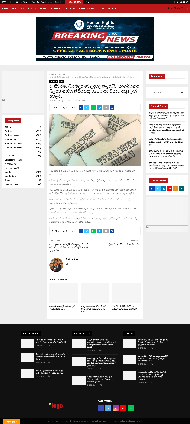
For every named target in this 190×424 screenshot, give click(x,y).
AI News (8, 127)
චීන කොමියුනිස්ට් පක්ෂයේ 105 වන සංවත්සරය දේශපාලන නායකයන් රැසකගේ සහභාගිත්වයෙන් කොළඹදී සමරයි (167, 165)
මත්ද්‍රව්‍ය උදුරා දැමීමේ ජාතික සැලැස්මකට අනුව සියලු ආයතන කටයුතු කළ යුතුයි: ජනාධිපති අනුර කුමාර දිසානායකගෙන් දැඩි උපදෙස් (102, 362)
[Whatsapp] (182, 8)
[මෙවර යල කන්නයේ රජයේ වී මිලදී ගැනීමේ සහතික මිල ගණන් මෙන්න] (27, 373)
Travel (43, 8)
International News (13, 147)
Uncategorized (11, 184)
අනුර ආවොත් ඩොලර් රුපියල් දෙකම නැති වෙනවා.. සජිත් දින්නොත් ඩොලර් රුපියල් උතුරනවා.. (68, 247)
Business (70, 8)
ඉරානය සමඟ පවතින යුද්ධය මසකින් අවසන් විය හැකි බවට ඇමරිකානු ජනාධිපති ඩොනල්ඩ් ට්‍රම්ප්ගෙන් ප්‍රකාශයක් (152, 375)
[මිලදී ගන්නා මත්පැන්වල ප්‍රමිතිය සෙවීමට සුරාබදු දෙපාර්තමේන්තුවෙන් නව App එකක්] (27, 357)
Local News (54, 81)
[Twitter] (172, 8)
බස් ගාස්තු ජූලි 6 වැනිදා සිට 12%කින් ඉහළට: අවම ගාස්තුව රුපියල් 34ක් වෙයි (51, 341)
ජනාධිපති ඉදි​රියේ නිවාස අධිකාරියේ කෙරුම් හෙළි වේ (124, 307)
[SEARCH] (182, 92)
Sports (112, 8)
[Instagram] (175, 8)
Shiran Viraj (56, 101)
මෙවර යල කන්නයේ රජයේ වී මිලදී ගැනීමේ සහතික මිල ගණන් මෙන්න (49, 371)
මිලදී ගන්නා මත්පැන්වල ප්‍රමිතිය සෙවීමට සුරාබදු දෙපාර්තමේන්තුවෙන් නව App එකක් (51, 356)
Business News (12, 135)
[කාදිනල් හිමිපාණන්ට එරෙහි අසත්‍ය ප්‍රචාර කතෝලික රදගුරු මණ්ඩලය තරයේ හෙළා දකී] (79, 380)
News (31, 8)
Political (56, 8)
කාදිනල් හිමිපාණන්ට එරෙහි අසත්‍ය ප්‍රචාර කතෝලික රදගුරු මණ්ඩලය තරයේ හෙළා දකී (166, 142)
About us (17, 8)
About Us (35, 2)
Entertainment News (14, 143)
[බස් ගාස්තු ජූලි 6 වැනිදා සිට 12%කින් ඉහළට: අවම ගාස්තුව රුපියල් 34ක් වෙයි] (27, 343)
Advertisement (46, 2)
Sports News (10, 176)
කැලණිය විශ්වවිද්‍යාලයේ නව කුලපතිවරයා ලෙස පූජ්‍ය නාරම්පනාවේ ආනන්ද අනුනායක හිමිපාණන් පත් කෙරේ (167, 115)
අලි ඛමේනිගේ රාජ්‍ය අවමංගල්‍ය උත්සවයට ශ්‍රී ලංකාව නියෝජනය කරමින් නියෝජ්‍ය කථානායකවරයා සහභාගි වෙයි (166, 153)
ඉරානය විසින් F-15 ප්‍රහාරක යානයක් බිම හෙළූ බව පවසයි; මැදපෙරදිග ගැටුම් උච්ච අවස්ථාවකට (153, 358)
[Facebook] (169, 8)
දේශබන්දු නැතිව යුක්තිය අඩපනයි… (124, 244)
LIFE (102, 8)
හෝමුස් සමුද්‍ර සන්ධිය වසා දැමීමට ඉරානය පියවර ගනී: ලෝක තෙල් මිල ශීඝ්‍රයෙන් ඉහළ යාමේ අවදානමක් (153, 342)
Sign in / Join (22, 2)
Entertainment (87, 8)
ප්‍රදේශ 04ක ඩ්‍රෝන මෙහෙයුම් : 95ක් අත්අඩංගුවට (62, 307)
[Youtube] (179, 8)
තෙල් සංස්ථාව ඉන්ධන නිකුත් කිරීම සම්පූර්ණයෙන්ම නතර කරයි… (93, 309)
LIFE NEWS (9, 156)
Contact (58, 2)
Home (5, 8)
